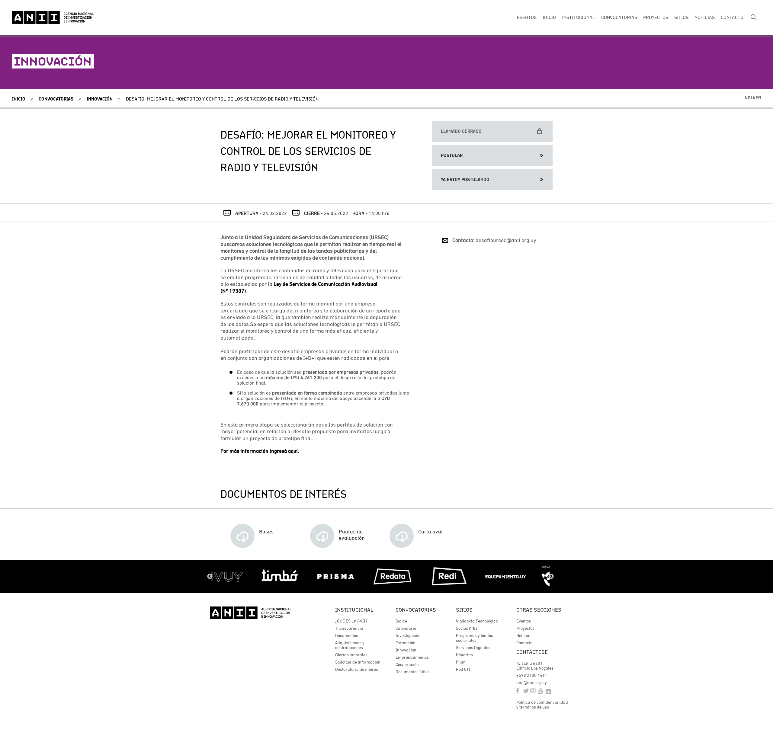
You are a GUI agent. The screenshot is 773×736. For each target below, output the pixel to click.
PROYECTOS (655, 17)
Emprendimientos (412, 657)
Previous (210, 577)
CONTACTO (732, 17)
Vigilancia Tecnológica (477, 621)
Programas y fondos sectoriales (474, 638)
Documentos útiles (413, 671)
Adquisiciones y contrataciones (349, 645)
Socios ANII (466, 628)
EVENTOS (527, 17)
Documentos (346, 635)
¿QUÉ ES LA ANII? (351, 621)
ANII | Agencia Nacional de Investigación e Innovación (53, 17)
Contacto (524, 642)
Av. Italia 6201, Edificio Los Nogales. (535, 665)
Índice (401, 621)
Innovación (100, 99)
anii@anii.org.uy (531, 682)
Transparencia (349, 628)
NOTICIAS (704, 17)
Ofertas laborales (351, 654)
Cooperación (407, 664)
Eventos (523, 621)
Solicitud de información (357, 662)
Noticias (523, 635)
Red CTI (463, 669)
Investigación (408, 635)
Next (551, 577)
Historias (464, 654)
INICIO (549, 17)
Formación (405, 642)
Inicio (18, 99)
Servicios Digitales (473, 647)
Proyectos (525, 628)
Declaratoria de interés (356, 669)
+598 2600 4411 (531, 675)
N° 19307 (233, 291)
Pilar (460, 662)
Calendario (406, 628)
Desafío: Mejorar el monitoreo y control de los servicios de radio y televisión (222, 98)
